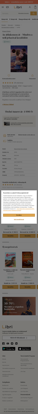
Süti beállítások (19, 219)
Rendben (19, 215)
